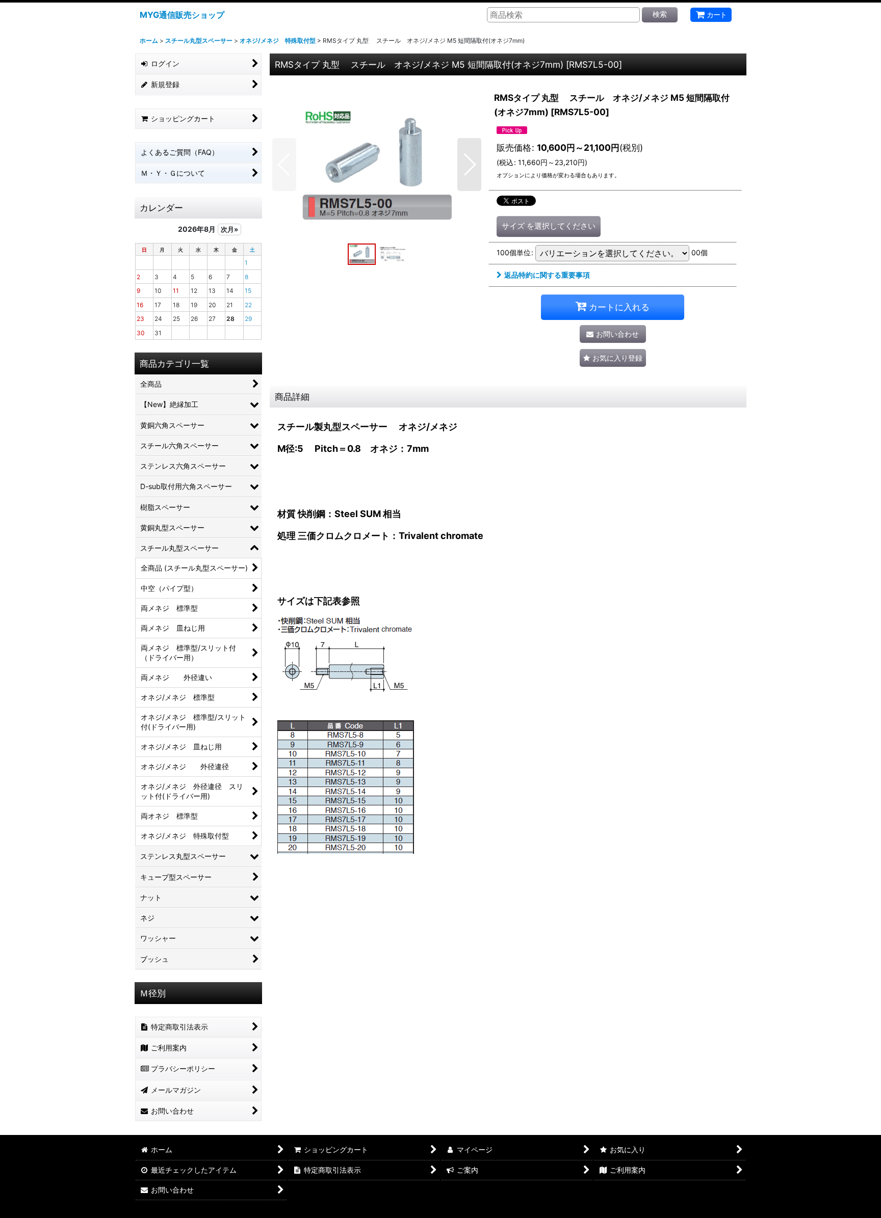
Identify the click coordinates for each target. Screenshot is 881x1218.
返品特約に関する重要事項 (547, 274)
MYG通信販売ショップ (182, 15)
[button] (284, 164)
